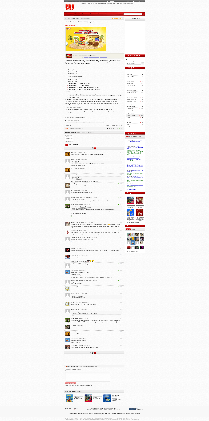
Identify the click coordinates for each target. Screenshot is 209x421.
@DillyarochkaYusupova (85, 206)
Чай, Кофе (129, 126)
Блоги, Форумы (130, 76)
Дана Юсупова (80, 197)
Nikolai (74, 270)
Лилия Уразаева (77, 204)
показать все (84, 132)
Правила (111, 408)
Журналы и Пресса (131, 90)
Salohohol (71, 125)
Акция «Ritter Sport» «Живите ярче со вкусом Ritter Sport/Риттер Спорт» (78, 398)
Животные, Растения (132, 88)
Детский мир (130, 83)
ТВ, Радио (129, 122)
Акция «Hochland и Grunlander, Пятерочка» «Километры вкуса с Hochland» (116, 398)
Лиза (75, 230)
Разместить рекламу (103, 408)
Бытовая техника (131, 78)
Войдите (69, 366)
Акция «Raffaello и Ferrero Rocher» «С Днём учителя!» (140, 206)
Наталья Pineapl (77, 345)
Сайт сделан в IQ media (70, 409)
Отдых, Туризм (130, 113)
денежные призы (99, 122)
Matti (115, 18)
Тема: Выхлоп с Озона (131, 168)
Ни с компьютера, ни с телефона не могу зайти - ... (135, 147)
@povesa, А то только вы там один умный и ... (134, 141)
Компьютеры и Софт (131, 99)
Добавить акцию (135, 18)
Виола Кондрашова (78, 184)
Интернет (129, 94)
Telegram (82, 1)
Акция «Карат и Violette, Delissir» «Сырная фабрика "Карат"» (130, 219)
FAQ (115, 408)
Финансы (129, 124)
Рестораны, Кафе (131, 120)
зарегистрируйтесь (77, 366)
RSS (67, 1)
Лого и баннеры (117, 409)
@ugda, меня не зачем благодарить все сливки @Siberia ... (135, 184)
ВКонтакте (74, 1)
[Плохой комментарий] (121, 152)
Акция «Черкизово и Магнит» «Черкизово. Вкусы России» (97, 398)
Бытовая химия (130, 81)
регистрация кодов (72, 122)
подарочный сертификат (90, 122)
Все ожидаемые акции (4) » (133, 222)
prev (90, 148)
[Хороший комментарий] (120, 152)
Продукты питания (71, 18)
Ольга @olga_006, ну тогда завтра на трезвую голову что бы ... (135, 178)
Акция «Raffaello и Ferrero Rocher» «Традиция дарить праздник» (140, 219)
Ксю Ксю (75, 190)
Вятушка (119, 18)
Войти (129, 1)
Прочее (128, 117)
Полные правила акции (72, 120)
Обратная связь (94, 408)
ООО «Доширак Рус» (80, 117)
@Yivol (77, 161)
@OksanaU (77, 170)
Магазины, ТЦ (130, 104)
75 (109, 128)
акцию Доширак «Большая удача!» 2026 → (95, 57)
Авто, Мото (129, 74)
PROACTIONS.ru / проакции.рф (70, 8)
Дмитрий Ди (75, 255)
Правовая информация (97, 409)
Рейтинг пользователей (132, 251)
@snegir (76, 347)
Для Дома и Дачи (131, 85)
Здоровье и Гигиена (131, 92)
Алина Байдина (78, 222)
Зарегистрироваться (139, 1)
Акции (65, 18)
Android (112, 1)
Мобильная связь (131, 106)
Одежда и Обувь (130, 110)
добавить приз (91, 132)
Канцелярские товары (132, 97)
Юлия (74, 152)
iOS (107, 1)
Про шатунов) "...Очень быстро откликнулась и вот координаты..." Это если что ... (135, 158)
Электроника (130, 129)
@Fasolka (80, 296)
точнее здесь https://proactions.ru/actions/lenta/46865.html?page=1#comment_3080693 (135, 165)
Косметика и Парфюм (132, 101)
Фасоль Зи (76, 287)
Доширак (77, 18)
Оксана (75, 159)
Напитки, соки (130, 108)
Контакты (89, 409)
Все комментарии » (131, 189)
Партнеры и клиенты (108, 409)
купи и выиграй (80, 122)
